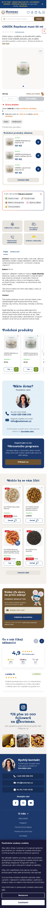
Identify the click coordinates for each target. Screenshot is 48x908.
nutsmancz (23, 803)
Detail (10, 520)
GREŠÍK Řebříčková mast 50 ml (22, 142)
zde (3, 890)
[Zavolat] (39, 12)
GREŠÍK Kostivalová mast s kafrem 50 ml (23, 155)
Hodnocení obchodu (23, 831)
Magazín (23, 823)
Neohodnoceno (19, 32)
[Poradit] (20, 487)
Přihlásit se (23, 462)
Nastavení (23, 895)
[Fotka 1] (23, 86)
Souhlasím (23, 902)
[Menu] (43, 12)
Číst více (5, 44)
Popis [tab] (5, 252)
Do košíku (31, 98)
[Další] (41, 641)
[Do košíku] (38, 142)
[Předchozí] (36, 641)
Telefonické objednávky (12, 241)
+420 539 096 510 (25, 776)
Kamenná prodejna (23, 827)
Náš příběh (23, 818)
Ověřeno (35, 674)
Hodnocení (16, 122)
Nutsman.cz (16, 803)
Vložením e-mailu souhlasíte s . (20, 623)
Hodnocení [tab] (15, 252)
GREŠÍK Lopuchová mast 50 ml (22, 169)
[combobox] (23, 19)
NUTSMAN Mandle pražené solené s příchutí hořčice (32, 508)
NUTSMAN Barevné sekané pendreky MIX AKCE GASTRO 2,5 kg (11, 551)
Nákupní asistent (25, 194)
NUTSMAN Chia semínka (31, 550)
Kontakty (23, 836)
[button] (11, 198)
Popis (6, 122)
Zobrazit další (23, 180)
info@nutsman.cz (25, 783)
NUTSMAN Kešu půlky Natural (12, 507)
